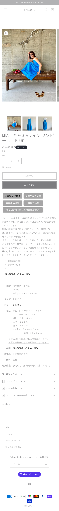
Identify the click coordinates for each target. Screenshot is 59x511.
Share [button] (7, 404)
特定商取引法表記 (13, 447)
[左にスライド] (3, 124)
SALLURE (32, 506)
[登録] (46, 464)
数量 (4, 155)
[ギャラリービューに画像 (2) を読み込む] (29, 123)
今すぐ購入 (29, 185)
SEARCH (8, 434)
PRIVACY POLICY (12, 440)
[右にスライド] (56, 124)
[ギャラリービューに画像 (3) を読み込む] (45, 123)
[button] (5, 10)
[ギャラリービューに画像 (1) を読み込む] (14, 123)
